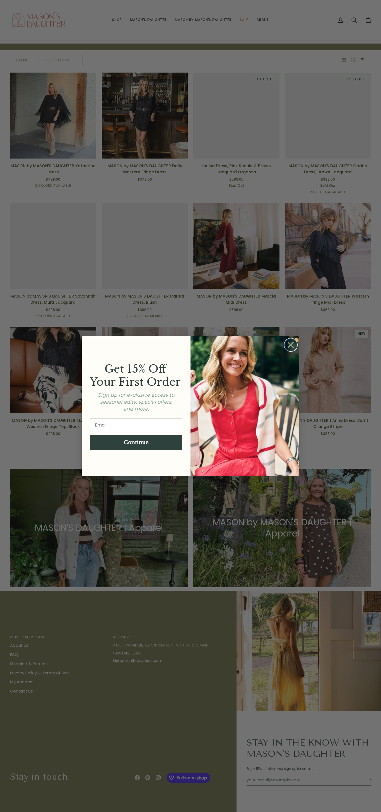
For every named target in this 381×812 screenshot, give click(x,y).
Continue (136, 442)
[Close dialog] (290, 345)
